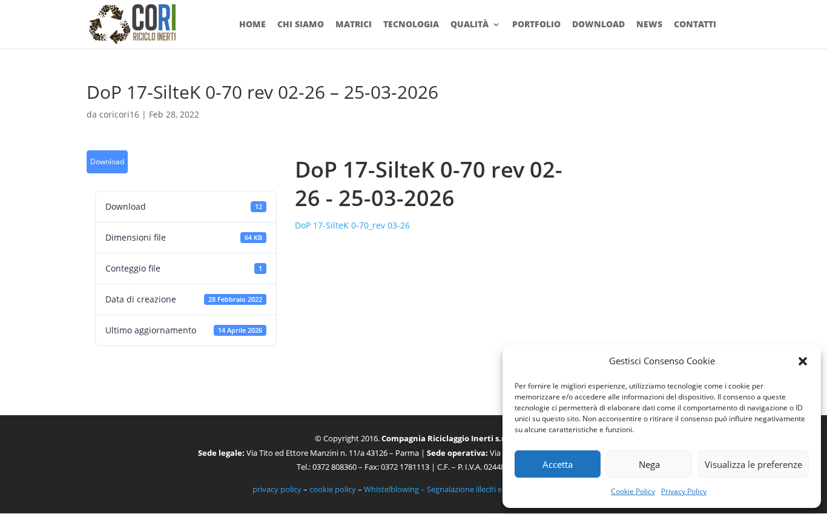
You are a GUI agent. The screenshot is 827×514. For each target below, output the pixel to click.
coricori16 (119, 114)
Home (252, 25)
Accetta (557, 464)
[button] (803, 361)
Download (598, 25)
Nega (649, 464)
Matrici (353, 25)
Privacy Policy (684, 491)
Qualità (469, 25)
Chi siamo (300, 25)
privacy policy (276, 489)
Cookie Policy (633, 491)
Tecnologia (411, 25)
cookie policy (332, 489)
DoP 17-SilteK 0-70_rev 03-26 (352, 225)
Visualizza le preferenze (753, 464)
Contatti (695, 25)
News (649, 25)
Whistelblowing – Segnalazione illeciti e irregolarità (453, 489)
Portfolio (536, 25)
